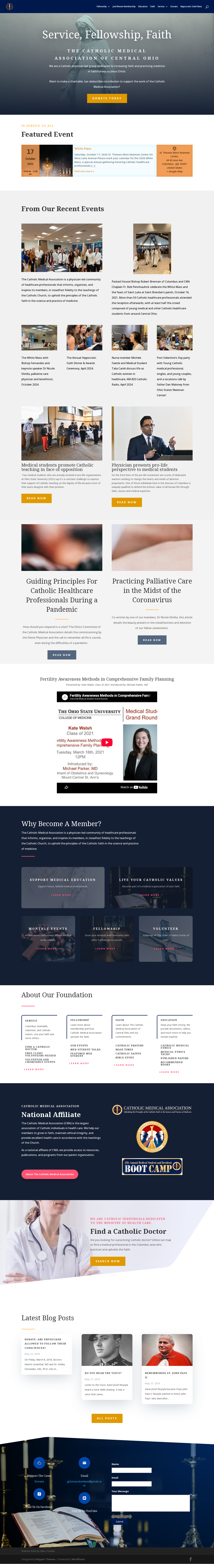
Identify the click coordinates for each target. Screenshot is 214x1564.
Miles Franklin (47, 1551)
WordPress (78, 1559)
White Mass (82, 148)
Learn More (61, 894)
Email (84, 1476)
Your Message (121, 1491)
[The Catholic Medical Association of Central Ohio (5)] (39, 349)
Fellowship (102, 7)
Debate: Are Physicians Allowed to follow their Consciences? (45, 1343)
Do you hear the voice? (103, 1373)
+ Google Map (175, 171)
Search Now (108, 1261)
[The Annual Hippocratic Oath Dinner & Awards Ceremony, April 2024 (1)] (84, 349)
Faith (152, 7)
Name (117, 1464)
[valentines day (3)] (175, 349)
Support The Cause (39, 1476)
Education (143, 7)
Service (161, 7)
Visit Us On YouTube (84, 1511)
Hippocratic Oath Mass (191, 7)
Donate (174, 7)
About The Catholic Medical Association (50, 1174)
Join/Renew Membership (124, 7)
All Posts (107, 1418)
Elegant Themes (46, 1559)
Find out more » (84, 171)
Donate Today (107, 98)
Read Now (36, 498)
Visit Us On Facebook (39, 1507)
